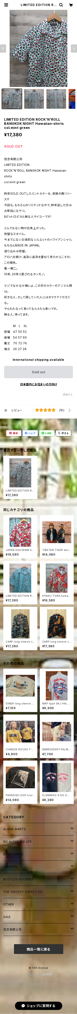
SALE (7, 917)
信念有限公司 (12, 929)
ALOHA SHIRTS (14, 829)
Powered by (34, 974)
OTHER (8, 904)
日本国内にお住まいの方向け (38, 384)
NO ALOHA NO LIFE (17, 841)
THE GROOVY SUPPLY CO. (23, 892)
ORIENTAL (10, 866)
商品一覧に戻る (39, 949)
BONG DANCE (13, 854)
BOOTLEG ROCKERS (18, 879)
